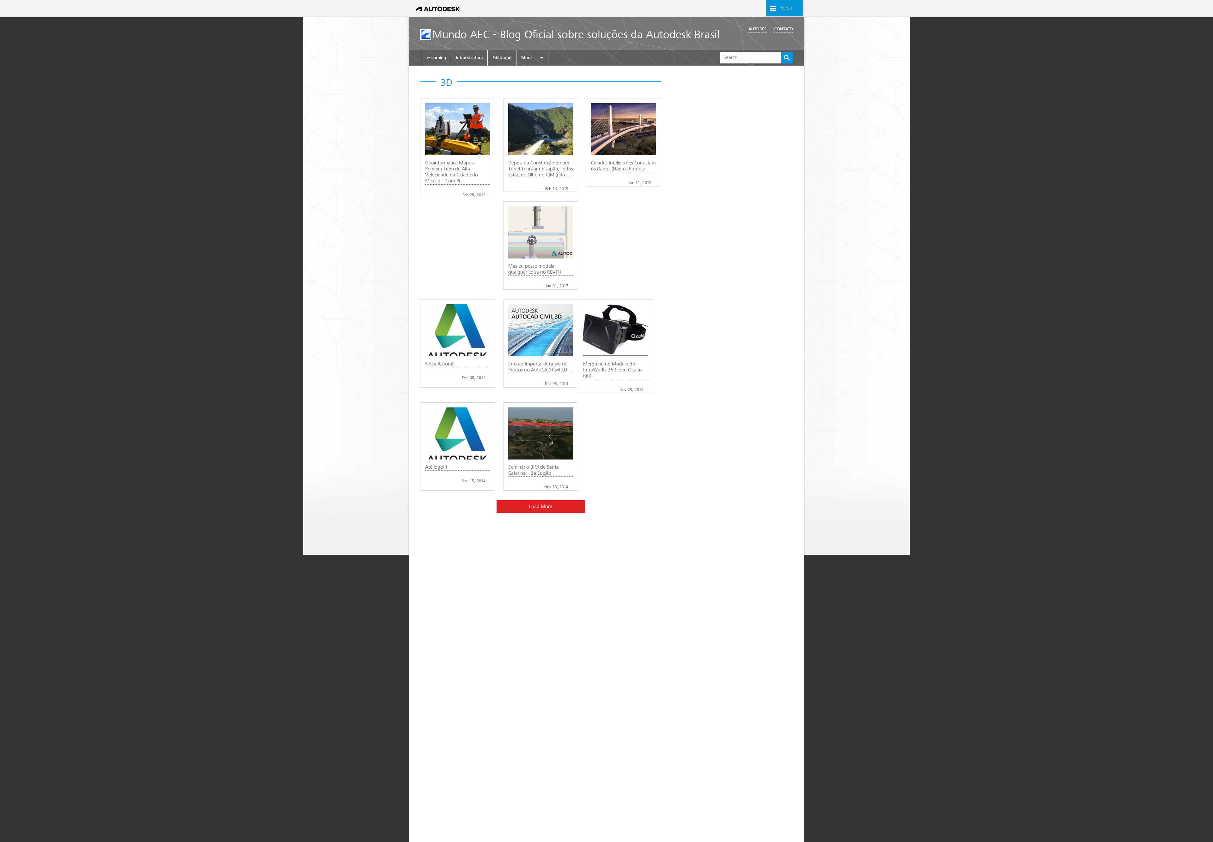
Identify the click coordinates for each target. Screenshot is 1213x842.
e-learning (436, 57)
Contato (783, 29)
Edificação (501, 57)
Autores (757, 29)
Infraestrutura (469, 57)
